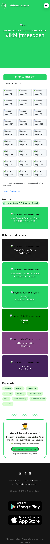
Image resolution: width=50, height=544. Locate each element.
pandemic (8, 393)
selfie (6, 399)
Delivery (7, 388)
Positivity (20, 393)
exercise (19, 388)
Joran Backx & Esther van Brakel (25, 30)
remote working (35, 393)
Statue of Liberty (38, 399)
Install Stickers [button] (25, 77)
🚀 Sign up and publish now (25, 449)
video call (8, 404)
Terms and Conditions (33, 481)
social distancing (20, 399)
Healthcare (32, 388)
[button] (46, 5)
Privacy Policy (14, 481)
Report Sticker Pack (12, 191)
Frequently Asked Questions (26, 484)
